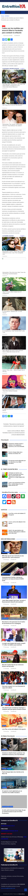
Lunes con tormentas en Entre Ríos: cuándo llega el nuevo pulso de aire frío (16, 484)
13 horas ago (6, 731)
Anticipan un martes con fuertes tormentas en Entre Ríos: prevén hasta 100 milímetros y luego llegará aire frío (16, 475)
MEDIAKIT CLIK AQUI (6, 833)
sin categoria (5, 682)
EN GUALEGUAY (5, 618)
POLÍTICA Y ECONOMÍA (6, 552)
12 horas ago (6, 690)
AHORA (3, 26)
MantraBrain (22, 894)
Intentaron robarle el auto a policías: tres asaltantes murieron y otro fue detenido (16, 445)
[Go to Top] (25, 889)
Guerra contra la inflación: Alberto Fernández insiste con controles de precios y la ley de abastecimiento (14, 432)
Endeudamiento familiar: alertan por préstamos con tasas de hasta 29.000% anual (13, 579)
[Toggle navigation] (6, 12)
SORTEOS (4, 725)
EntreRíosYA (17, 35)
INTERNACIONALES (9, 639)
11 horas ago (6, 647)
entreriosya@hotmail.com (8, 888)
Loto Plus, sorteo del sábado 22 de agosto (14, 729)
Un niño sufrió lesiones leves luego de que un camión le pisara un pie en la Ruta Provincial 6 (14, 811)
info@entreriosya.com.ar (8, 825)
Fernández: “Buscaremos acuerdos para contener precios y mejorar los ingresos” (13, 425)
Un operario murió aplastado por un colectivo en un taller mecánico (17, 462)
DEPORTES (4, 661)
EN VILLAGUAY (4, 806)
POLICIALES (4, 749)
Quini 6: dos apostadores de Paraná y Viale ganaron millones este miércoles (16, 532)
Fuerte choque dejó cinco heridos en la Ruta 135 (15, 452)
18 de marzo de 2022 (7, 35)
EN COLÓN (4, 768)
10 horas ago (6, 559)
